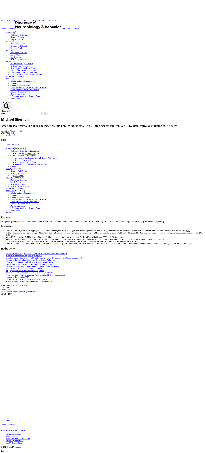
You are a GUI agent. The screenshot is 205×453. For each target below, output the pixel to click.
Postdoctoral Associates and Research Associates (28, 88)
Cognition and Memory (19, 66)
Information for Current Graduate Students (26, 96)
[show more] (15, 32)
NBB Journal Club (17, 184)
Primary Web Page (13, 144)
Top (2, 451)
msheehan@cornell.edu (10, 135)
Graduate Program (17, 37)
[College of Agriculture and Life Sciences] (37, 430)
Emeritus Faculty (16, 48)
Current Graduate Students (20, 85)
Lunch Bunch (15, 57)
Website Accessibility (14, 434)
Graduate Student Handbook (26, 162)
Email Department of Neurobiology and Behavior (19, 292)
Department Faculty (17, 44)
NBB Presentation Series (19, 59)
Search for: (5, 113)
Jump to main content (48, 20)
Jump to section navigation (30, 20)
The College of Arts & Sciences (13, 430)
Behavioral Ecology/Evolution (21, 64)
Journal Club (15, 55)
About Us (10, 79)
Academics (10, 33)
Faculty (9, 41)
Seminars (9, 50)
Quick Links (15, 98)
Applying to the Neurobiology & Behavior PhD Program (36, 158)
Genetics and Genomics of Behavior (24, 68)
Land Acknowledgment (14, 443)
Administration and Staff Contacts (23, 81)
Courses (13, 166)
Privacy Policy (11, 436)
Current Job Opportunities (20, 92)
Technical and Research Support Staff (24, 90)
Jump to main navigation (10, 20)
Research (9, 61)
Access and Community (15, 77)
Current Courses (16, 39)
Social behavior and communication (23, 72)
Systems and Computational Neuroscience (26, 74)
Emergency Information (14, 441)
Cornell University (8, 28)
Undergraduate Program (19, 35)
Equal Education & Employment (18, 439)
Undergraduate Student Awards (27, 153)
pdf (188, 231)
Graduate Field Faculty (19, 46)
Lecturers (13, 83)
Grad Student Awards (23, 160)
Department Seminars (18, 53)
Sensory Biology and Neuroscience (23, 70)
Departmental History (18, 94)
